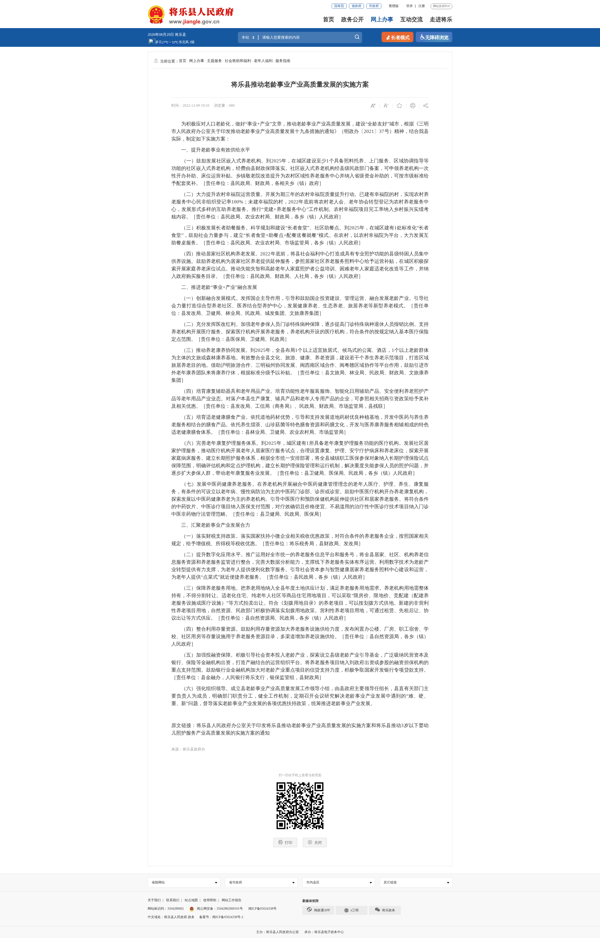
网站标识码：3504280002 (166, 908)
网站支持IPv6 (441, 6)
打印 (288, 843)
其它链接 (390, 882)
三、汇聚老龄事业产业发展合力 (210, 525)
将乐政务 (388, 910)
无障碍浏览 (437, 37)
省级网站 (158, 882)
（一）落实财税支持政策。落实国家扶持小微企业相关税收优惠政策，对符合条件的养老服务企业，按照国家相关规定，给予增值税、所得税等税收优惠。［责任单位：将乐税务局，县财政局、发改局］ (300, 539)
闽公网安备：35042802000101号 (220, 908)
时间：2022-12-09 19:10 (190, 105)
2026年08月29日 (161, 35)
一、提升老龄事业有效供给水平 (210, 150)
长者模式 (400, 37)
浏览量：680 (224, 105)
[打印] (412, 106)
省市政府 (235, 882)
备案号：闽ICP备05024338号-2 (221, 917)
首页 (328, 19)
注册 (421, 6)
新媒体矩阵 (310, 901)
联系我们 (172, 900)
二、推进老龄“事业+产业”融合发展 (214, 287)
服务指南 (282, 61)
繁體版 (394, 6)
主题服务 (214, 61)
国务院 (339, 6)
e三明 (355, 910)
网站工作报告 (231, 900)
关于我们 (154, 900)
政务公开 (352, 19)
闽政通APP (322, 910)
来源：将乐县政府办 (188, 749)
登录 (409, 6)
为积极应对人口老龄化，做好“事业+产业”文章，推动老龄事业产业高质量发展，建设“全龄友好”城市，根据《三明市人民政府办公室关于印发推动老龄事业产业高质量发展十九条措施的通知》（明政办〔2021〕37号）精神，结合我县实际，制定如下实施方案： (300, 131)
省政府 (356, 6)
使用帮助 (209, 900)
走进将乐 (441, 19)
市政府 (374, 6)
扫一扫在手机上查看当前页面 (300, 775)
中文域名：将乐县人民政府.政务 (171, 917)
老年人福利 (263, 61)
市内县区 (312, 882)
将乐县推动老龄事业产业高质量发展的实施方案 (300, 84)
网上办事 (382, 19)
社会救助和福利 (238, 61)
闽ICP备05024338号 (262, 908)
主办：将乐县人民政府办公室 (277, 932)
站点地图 (191, 900)
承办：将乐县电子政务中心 (324, 932)
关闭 (318, 843)
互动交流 (411, 19)
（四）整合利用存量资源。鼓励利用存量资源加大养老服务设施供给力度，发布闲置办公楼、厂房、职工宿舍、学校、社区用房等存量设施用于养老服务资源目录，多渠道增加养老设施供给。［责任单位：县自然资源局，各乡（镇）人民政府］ (300, 636)
